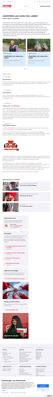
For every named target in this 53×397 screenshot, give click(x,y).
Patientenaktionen (40, 370)
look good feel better (23, 361)
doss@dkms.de (16, 227)
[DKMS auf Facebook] (37, 1)
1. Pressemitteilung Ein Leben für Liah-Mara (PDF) (16, 247)
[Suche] (27, 6)
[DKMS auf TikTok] (35, 1)
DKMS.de (10, 1)
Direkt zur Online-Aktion (16, 297)
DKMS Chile (38, 353)
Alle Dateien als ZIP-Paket (12, 264)
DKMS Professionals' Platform (25, 358)
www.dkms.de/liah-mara (11, 129)
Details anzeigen (5, 392)
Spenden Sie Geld (6, 370)
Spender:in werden (16, 326)
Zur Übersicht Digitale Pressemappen (15, 278)
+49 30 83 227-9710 (18, 225)
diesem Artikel (35, 135)
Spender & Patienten (40, 369)
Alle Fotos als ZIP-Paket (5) (13, 258)
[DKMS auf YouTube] (40, 1)
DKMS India (38, 354)
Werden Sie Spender (7, 369)
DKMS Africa (38, 352)
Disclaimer (21, 371)
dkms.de (28, 171)
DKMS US (38, 358)
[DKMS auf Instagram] (47, 1)
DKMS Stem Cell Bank (24, 356)
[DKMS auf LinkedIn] (45, 1)
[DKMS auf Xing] (42, 1)
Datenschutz (22, 370)
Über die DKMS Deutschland (25, 352)
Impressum (21, 369)
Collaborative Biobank (24, 360)
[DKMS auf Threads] (49, 1)
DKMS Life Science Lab (24, 354)
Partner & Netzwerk (40, 371)
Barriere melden (7, 361)
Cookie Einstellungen (23, 373)
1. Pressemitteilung (14, 105)
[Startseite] (7, 6)
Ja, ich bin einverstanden (43, 386)
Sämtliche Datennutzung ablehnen (43, 389)
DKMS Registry (22, 357)
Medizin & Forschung (40, 375)
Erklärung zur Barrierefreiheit (25, 374)
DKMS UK (38, 357)
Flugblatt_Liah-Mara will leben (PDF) (15, 253)
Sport (37, 373)
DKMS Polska (39, 356)
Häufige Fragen (22, 353)
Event (37, 374)
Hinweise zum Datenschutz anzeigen (18, 392)
